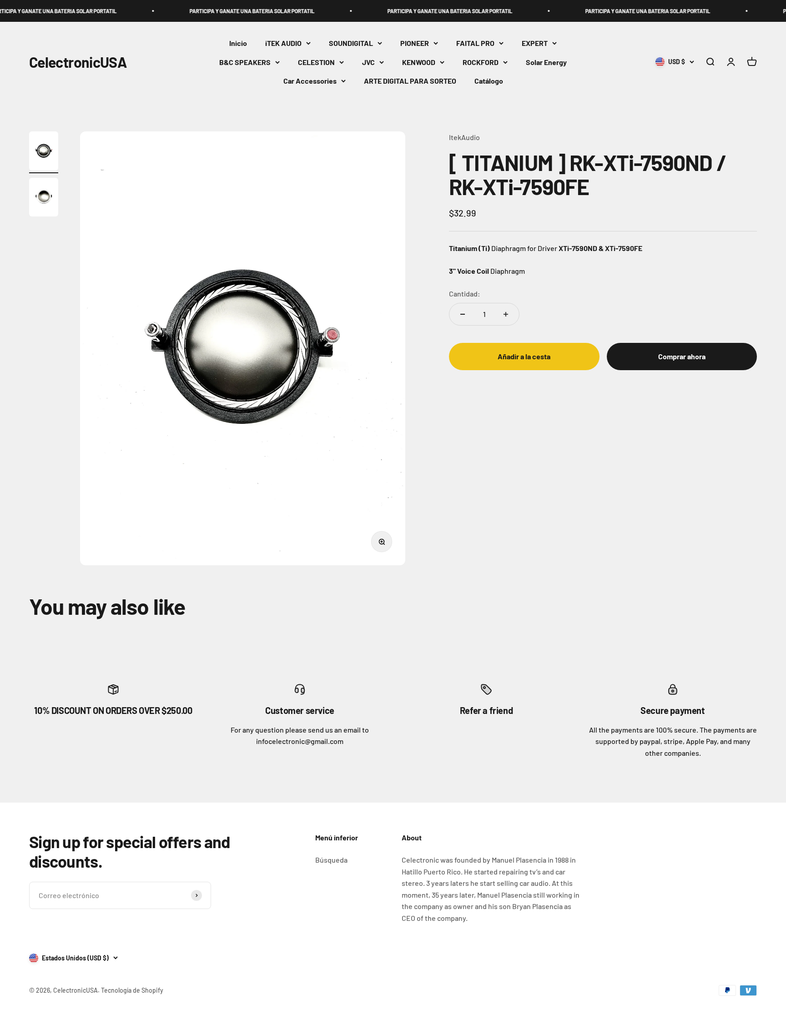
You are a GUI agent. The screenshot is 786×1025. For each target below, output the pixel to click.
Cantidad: (464, 293)
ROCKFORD (481, 62)
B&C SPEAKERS (245, 62)
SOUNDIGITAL (351, 43)
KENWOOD (418, 62)
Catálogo (488, 81)
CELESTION (316, 62)
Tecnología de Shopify (132, 990)
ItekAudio (464, 137)
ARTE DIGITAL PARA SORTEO (410, 81)
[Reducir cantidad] (462, 314)
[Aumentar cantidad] (506, 314)
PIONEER (414, 43)
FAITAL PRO (475, 43)
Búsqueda (331, 859)
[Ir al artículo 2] (43, 199)
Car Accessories (310, 81)
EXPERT (535, 43)
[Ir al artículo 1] (43, 152)
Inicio (238, 43)
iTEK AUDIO (283, 43)
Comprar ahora (681, 356)
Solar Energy (546, 62)
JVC (368, 62)
